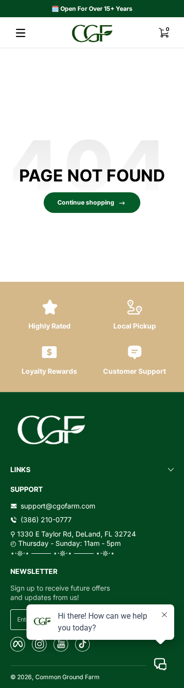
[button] (163, 33)
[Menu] (20, 33)
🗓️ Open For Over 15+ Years (92, 8)
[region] (92, 9)
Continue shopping (85, 202)
